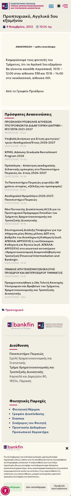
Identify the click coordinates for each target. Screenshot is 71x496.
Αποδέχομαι (13, 487)
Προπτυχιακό (14, 310)
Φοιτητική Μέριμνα (26, 409)
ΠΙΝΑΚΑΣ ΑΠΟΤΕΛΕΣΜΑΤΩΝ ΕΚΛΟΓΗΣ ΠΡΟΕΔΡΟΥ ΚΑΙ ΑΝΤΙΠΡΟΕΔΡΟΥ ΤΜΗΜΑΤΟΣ (34, 271)
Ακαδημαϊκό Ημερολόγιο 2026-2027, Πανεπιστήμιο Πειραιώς (29, 197)
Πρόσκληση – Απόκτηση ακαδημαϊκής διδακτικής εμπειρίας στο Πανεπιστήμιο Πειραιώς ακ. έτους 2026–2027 (32, 169)
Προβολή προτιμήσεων (59, 487)
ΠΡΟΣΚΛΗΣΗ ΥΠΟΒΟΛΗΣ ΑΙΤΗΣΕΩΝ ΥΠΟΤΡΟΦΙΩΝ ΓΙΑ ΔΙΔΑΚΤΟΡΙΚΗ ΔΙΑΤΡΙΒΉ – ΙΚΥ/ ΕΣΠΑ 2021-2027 (33, 125)
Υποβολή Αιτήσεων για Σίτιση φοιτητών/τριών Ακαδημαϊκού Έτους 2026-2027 (32, 140)
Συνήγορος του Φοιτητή (29, 423)
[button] (67, 448)
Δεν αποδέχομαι (36, 487)
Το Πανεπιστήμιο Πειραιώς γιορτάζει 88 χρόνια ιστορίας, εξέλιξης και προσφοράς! (33, 184)
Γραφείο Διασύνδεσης (28, 414)
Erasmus (18, 418)
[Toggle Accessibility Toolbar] (5, 491)
